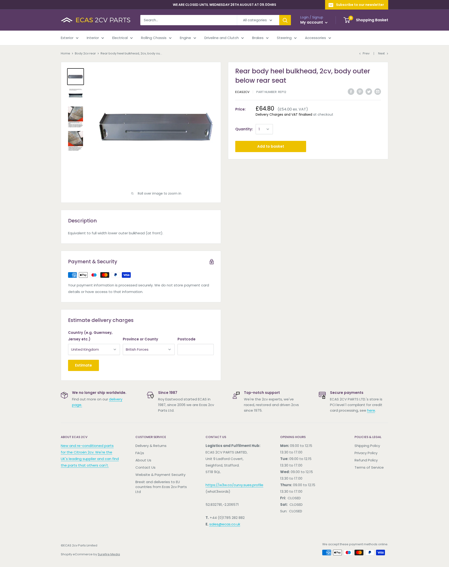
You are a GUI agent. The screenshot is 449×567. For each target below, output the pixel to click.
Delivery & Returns (151, 445)
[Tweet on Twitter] (369, 91)
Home (65, 53)
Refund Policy (366, 460)
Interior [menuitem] (93, 37)
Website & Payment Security (160, 474)
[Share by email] (377, 91)
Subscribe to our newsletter (360, 4)
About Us (143, 460)
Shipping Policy (367, 445)
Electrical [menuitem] (120, 37)
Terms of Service (369, 467)
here (371, 410)
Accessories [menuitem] (315, 37)
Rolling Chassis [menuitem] (154, 37)
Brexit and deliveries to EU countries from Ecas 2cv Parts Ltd (161, 486)
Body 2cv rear (85, 53)
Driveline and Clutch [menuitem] (221, 37)
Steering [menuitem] (284, 37)
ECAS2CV (242, 92)
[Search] (285, 20)
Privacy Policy (366, 452)
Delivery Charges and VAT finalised (284, 114)
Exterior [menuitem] (67, 37)
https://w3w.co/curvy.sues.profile (234, 484)
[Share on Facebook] (351, 91)
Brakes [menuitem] (258, 37)
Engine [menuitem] (185, 37)
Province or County (140, 339)
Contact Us (145, 467)
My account (312, 22)
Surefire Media (109, 554)
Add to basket (270, 146)
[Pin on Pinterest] (360, 91)
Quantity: (244, 129)
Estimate (83, 365)
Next (381, 53)
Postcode (186, 339)
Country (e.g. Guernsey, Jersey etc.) (90, 336)
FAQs (139, 452)
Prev (366, 53)
